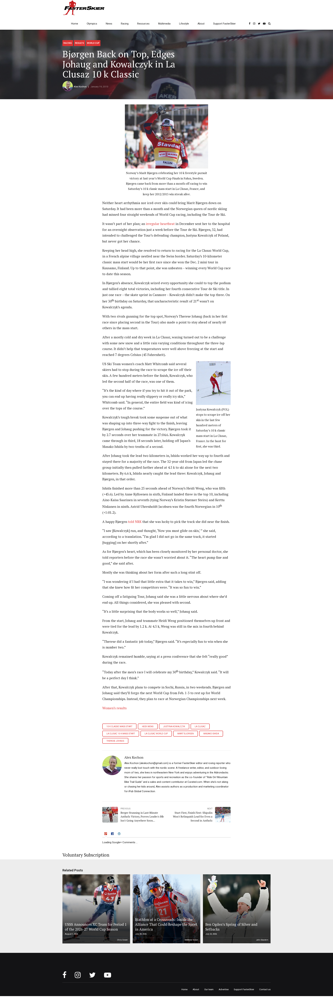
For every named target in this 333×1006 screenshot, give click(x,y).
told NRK (135, 522)
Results (79, 43)
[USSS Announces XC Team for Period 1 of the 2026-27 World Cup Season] (95, 908)
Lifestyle (184, 23)
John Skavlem (262, 940)
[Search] (269, 23)
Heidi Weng (147, 726)
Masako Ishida (211, 733)
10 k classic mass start (119, 726)
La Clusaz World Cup (156, 733)
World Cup (93, 43)
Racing (125, 23)
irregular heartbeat (160, 224)
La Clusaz (200, 726)
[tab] (106, 834)
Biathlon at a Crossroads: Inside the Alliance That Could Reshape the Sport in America (166, 924)
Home (74, 23)
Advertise (224, 989)
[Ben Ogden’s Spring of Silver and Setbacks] (236, 908)
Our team (209, 989)
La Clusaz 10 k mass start (120, 733)
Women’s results (114, 708)
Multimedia (164, 23)
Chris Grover (122, 940)
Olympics (92, 23)
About (201, 23)
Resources (143, 23)
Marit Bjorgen (185, 733)
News (109, 23)
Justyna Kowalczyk (174, 726)
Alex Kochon (80, 86)
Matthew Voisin (191, 940)
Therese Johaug (115, 741)
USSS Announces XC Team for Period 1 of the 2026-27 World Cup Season (96, 927)
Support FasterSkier (224, 23)
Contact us (265, 989)
